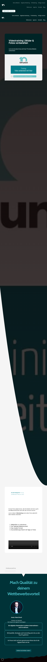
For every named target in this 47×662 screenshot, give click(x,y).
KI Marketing (34, 3)
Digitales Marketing (25, 3)
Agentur (35, 7)
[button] (2, 659)
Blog (44, 7)
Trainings (22, 492)
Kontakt (40, 7)
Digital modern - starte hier (8, 11)
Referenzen (29, 7)
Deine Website (16, 3)
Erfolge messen (41, 3)
